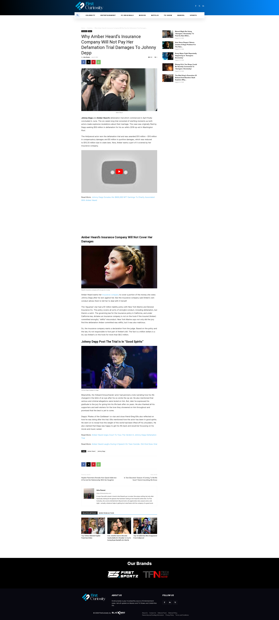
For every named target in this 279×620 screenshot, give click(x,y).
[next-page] (87, 521)
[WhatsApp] (98, 62)
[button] (77, 15)
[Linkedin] (203, 6)
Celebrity (90, 28)
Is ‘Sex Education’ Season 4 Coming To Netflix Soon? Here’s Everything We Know (140, 479)
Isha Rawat (86, 57)
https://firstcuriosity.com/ (103, 493)
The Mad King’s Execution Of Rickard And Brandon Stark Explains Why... (186, 78)
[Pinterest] (93, 62)
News (89, 31)
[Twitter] (199, 6)
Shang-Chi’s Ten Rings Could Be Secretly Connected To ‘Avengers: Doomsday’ (186, 67)
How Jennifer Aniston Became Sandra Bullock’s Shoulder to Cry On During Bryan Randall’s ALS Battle (119, 538)
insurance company (110, 295)
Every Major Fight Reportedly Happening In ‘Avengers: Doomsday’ (186, 56)
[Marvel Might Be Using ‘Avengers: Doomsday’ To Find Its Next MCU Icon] (167, 34)
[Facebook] (195, 6)
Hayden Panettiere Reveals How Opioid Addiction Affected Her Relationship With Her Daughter (99, 479)
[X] (88, 62)
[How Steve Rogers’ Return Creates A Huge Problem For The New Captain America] (167, 45)
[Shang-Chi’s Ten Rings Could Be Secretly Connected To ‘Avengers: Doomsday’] (167, 67)
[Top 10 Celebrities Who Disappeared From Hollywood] (145, 526)
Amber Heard (91, 451)
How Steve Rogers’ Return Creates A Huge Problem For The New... (185, 45)
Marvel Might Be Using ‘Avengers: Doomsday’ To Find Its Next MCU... (184, 34)
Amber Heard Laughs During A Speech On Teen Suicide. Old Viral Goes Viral (124, 444)
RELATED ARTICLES (89, 513)
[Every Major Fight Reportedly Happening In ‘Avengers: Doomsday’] (167, 56)
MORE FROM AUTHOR (106, 513)
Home (83, 28)
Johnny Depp (101, 451)
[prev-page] (83, 521)
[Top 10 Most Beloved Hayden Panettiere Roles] (93, 526)
